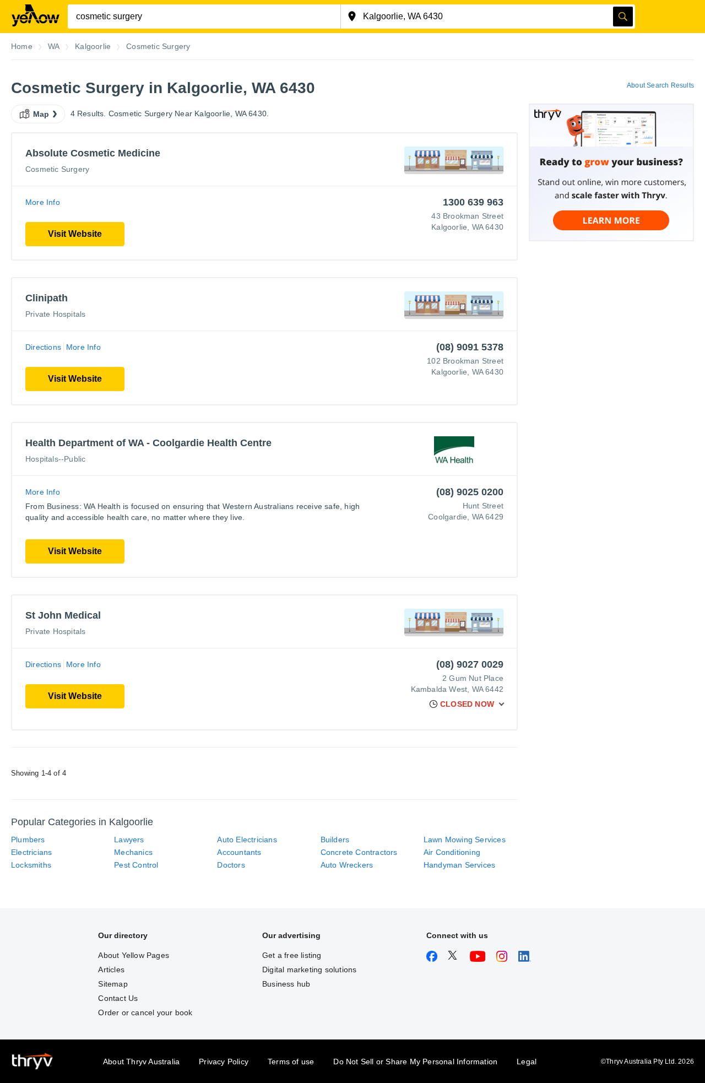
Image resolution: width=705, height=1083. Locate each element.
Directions (43, 347)
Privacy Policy (223, 1061)
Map (41, 114)
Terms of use (291, 1061)
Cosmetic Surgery (57, 169)
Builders (335, 839)
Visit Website (75, 234)
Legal (526, 1061)
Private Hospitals (55, 314)
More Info (42, 202)
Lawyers (129, 839)
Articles (111, 969)
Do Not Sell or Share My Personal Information (415, 1061)
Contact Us (118, 998)
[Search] (623, 16)
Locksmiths (31, 864)
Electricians (31, 852)
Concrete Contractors (359, 852)
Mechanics (133, 852)
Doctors (231, 864)
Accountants (239, 852)
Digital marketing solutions (309, 969)
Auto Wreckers (347, 864)
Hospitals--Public (55, 458)
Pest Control (136, 864)
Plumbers (28, 839)
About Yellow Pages (133, 955)
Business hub (286, 983)
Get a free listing (292, 955)
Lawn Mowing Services (465, 839)
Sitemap (112, 983)
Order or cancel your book (145, 1012)
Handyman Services (459, 864)
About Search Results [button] (660, 85)
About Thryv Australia (141, 1061)
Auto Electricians (246, 839)
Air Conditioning (452, 852)
